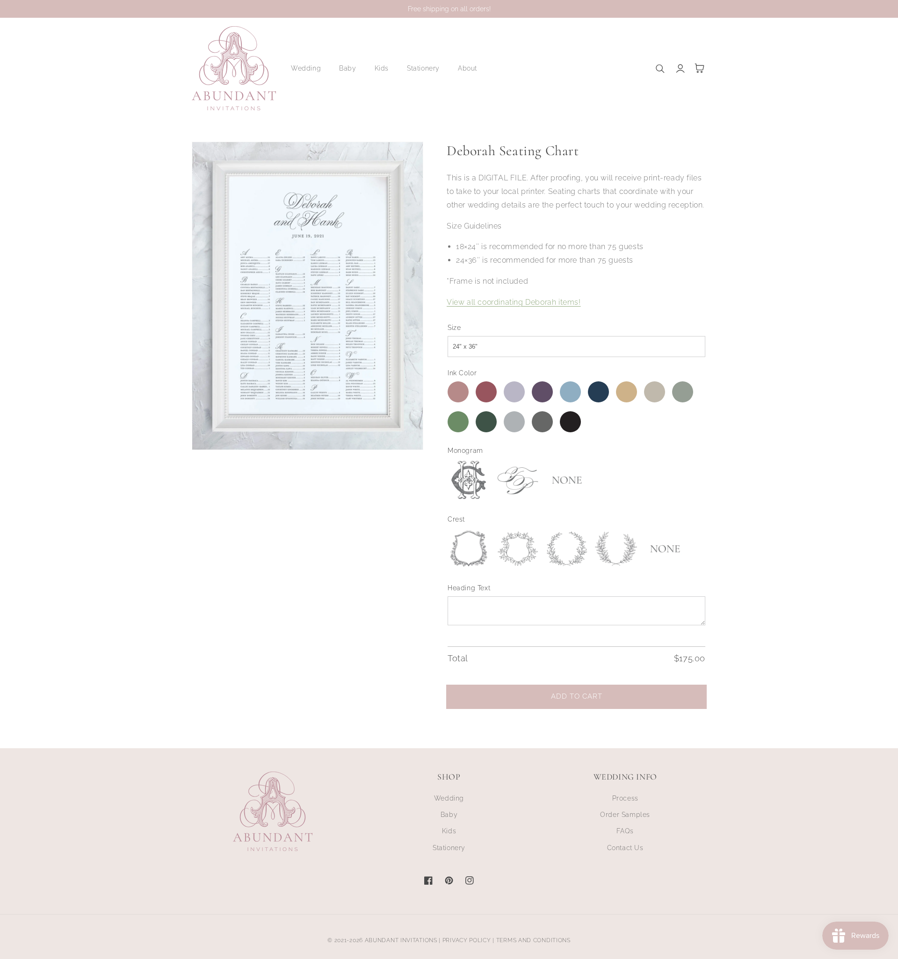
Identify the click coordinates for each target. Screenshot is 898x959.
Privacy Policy (466, 940)
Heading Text (469, 588)
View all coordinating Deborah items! (514, 302)
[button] (309, 68)
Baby (449, 814)
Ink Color (462, 373)
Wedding (449, 798)
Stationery (449, 848)
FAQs (624, 831)
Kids (449, 831)
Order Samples (625, 814)
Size (454, 327)
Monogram (465, 450)
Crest (456, 519)
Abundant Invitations (401, 940)
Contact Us (625, 848)
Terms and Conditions (533, 940)
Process (625, 798)
